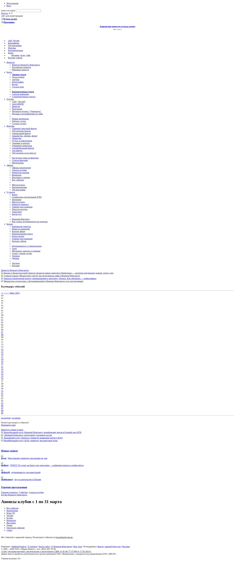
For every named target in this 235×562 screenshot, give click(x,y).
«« (2, 293)
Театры (10, 515)
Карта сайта (44, 546)
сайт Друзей (13, 40)
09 (2, 413)
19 (2, 361)
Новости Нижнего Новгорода (26, 65)
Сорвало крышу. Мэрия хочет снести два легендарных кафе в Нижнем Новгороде (42, 276)
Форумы (12, 48)
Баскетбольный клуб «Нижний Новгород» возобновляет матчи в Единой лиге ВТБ (42, 432)
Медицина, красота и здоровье (26, 251)
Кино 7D (11, 513)
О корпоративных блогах (23, 97)
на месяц (16, 418)
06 (2, 406)
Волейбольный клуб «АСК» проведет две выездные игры (31, 440)
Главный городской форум (24, 128)
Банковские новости (21, 226)
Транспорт (17, 212)
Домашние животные (22, 146)
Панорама (16, 199)
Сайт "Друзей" (19, 101)
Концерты (16, 175)
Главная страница (9, 492)
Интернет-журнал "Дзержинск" (26, 111)
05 (2, 403)
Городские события (15, 528)
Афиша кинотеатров (21, 168)
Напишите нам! (8, 425)
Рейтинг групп (19, 121)
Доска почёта (18, 77)
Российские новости (21, 67)
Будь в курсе (117, 29)
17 (2, 357)
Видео (15, 84)
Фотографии (18, 82)
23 (2, 371)
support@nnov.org (113, 546)
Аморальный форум (21, 133)
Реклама (16, 266)
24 (2, 374)
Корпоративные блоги (22, 234)
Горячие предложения (22, 207)
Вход (9, 6)
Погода (4, 13)
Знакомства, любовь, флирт (24, 136)
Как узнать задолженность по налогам (29, 221)
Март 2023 (15, 293)
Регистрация (12, 3)
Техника (16, 256)
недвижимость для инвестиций (26, 472)
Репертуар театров (20, 172)
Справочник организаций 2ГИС (27, 197)
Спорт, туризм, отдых (22, 253)
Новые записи (9, 450)
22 (2, 369)
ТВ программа (14, 45)
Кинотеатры (12, 510)
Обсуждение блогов (21, 131)
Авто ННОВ (18, 104)
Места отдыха (18, 185)
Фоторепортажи (15, 50)
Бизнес (10, 224)
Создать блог (18, 87)
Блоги (9, 72)
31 (2, 391)
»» (6, 293)
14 (2, 349)
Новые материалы (20, 119)
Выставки (11, 523)
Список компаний (20, 94)
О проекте (32, 546)
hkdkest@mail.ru (19, 546)
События (23, 492)
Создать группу (19, 123)
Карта (10, 53)
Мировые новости (20, 70)
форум (100, 546)
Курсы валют (18, 236)
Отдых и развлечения (22, 141)
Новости (11, 62)
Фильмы (15, 55)
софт (28, 55)
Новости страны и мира (12, 430)
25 (2, 376)
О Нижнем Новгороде (61, 546)
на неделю (6, 418)
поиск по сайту (8, 10)
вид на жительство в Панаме (27, 479)
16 (2, 354)
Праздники (17, 109)
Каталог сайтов (15, 58)
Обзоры (15, 258)
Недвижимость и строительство (27, 246)
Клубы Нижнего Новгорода (14, 495)
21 (2, 366)
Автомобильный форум (23, 148)
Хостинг (16, 263)
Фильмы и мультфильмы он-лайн (27, 114)
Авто (14, 248)
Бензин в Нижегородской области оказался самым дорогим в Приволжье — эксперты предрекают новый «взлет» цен (58, 273)
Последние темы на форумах (25, 158)
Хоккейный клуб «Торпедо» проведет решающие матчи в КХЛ (33, 438)
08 (2, 335)
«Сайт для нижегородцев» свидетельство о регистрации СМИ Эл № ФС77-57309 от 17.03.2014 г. (46, 551)
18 (2, 359)
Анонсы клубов (19, 170)
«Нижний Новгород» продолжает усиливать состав (28, 435)
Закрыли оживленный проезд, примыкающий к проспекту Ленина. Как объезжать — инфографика (50, 278)
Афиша (10, 165)
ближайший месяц (64, 537)
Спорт (9, 530)
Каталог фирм (18, 231)
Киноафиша (13, 43)
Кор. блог (77, 546)
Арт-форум (17, 150)
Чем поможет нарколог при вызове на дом (27, 458)
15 (2, 352)
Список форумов (20, 160)
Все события (18, 180)
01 (2, 393)
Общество (16, 138)
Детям (9, 525)
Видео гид (17, 214)
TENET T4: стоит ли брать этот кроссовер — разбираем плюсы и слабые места (47, 465)
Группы (10, 99)
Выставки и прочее (21, 177)
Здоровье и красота (21, 143)
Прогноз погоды (19, 209)
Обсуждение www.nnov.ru (24, 153)
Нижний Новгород (21, 219)
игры (22, 55)
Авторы (15, 79)
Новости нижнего (20, 204)
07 (2, 332)
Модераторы (18, 163)
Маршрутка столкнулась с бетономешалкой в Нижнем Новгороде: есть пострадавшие (43, 281)
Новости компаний (21, 229)
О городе (11, 192)
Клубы (10, 518)
